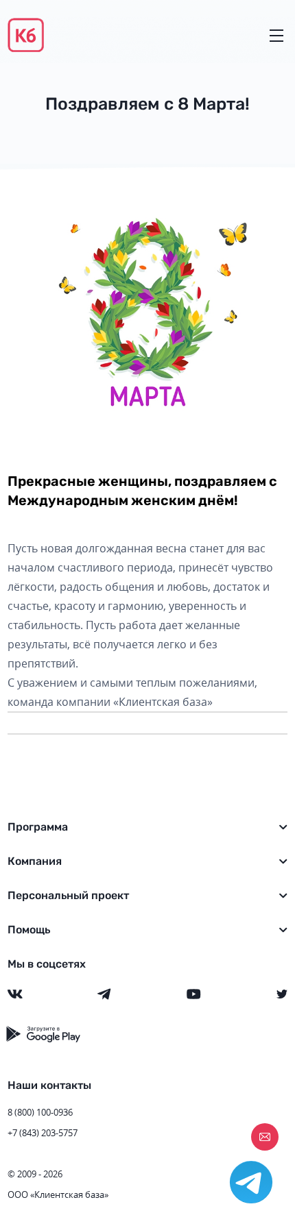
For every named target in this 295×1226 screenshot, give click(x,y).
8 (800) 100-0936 (40, 1112)
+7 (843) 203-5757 (43, 1133)
